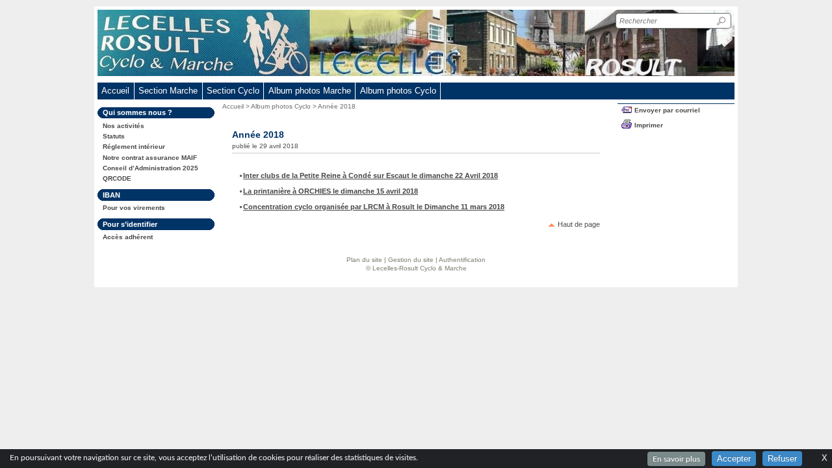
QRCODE (117, 178)
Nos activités (123, 125)
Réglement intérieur (134, 146)
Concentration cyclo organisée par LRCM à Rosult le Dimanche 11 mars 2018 (373, 207)
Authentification (462, 259)
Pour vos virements (134, 207)
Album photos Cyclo (281, 106)
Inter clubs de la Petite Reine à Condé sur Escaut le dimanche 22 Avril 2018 (370, 175)
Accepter (734, 458)
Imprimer (648, 125)
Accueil (115, 91)
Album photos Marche (309, 91)
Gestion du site (411, 259)
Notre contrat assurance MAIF (150, 157)
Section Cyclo (233, 91)
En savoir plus (676, 459)
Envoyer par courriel (667, 110)
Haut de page (579, 224)
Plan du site (364, 259)
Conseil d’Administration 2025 (150, 168)
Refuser (782, 458)
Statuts (114, 136)
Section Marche (168, 91)
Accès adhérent (128, 236)
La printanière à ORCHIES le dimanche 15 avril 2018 (330, 191)
